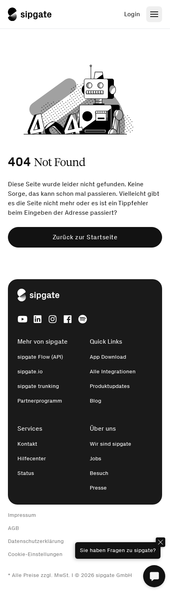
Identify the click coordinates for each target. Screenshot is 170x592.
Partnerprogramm (39, 400)
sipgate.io (30, 371)
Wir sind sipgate (110, 444)
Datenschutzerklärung (36, 541)
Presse (98, 487)
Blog (95, 400)
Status (25, 473)
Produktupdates (110, 386)
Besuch (99, 473)
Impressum (22, 515)
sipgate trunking (38, 386)
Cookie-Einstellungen (35, 554)
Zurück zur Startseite (85, 237)
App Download (108, 357)
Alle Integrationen (113, 371)
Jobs (95, 458)
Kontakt (27, 444)
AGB (13, 528)
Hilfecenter (31, 458)
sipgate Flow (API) (40, 357)
